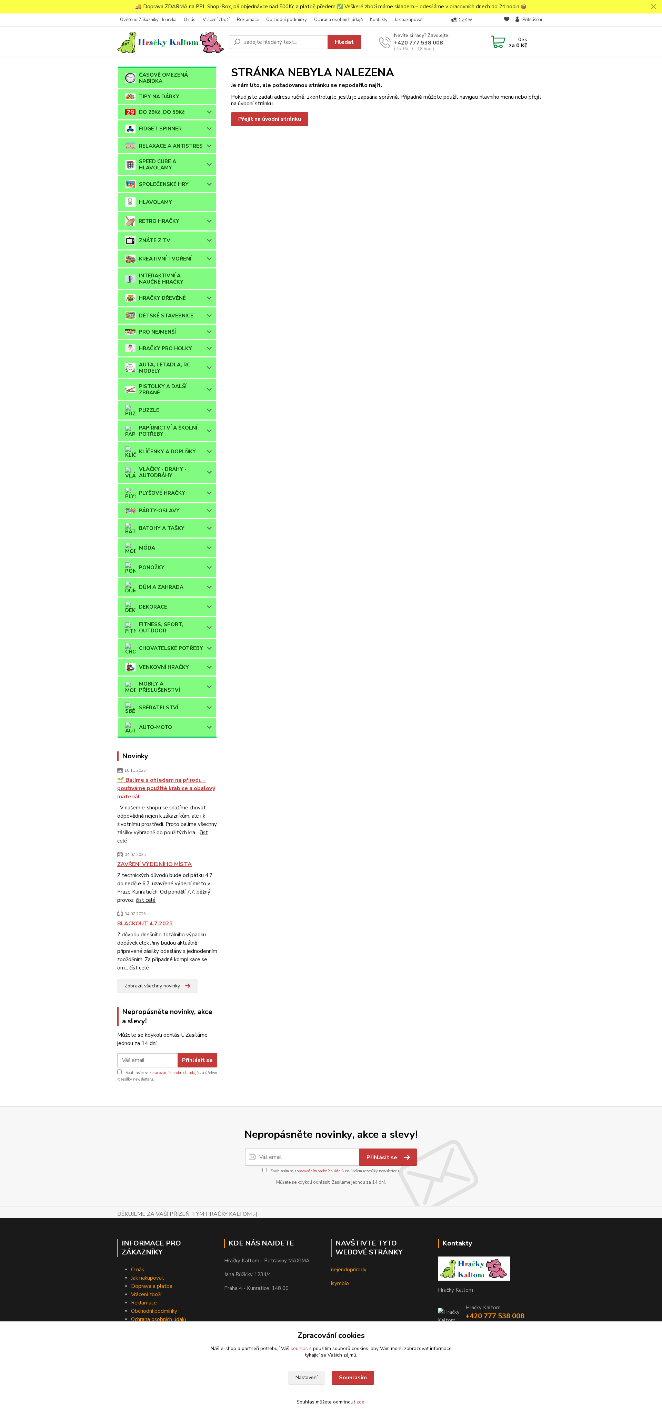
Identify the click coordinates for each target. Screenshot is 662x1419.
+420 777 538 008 (418, 43)
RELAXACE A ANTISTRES (171, 145)
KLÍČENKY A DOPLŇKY (167, 451)
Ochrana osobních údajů (338, 20)
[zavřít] (653, 7)
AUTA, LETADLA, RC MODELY (164, 367)
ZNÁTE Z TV (154, 240)
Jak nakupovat (409, 20)
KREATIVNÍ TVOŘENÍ (165, 258)
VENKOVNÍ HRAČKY (164, 667)
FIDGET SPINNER (160, 128)
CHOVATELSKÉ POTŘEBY (171, 648)
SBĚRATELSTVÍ (158, 707)
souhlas (299, 1348)
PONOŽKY (151, 567)
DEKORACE (153, 606)
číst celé (146, 900)
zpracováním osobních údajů (174, 1072)
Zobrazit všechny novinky (152, 986)
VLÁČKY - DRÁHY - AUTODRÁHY (163, 472)
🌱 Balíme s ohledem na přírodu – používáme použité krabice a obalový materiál (166, 788)
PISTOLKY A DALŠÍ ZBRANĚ (163, 389)
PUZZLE (149, 410)
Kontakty (379, 20)
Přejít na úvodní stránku (269, 119)
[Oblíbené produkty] (506, 20)
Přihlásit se (197, 1060)
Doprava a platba (151, 1286)
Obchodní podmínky (286, 20)
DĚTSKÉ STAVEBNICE (166, 315)
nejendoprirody (349, 1269)
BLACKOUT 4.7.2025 (145, 923)
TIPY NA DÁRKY (159, 96)
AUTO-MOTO (155, 727)
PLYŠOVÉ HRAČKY (162, 493)
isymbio (340, 1283)
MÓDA (147, 547)
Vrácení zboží (216, 20)
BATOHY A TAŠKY (161, 528)
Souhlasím (353, 1377)
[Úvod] (170, 42)
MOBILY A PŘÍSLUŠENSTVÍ (159, 686)
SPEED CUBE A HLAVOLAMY (157, 164)
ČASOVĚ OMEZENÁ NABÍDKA (163, 78)
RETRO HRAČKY (159, 221)
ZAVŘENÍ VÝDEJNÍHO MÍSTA (154, 864)
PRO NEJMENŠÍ (157, 331)
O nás (189, 20)
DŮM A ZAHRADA (161, 587)
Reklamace (248, 20)
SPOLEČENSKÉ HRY (164, 184)
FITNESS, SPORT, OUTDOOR (161, 627)
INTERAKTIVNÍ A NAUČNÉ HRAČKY (161, 278)
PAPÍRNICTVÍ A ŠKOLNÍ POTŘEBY (168, 430)
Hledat (344, 42)
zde (360, 1402)
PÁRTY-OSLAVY (159, 510)
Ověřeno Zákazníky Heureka (148, 20)
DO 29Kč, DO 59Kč (161, 112)
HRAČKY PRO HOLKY (165, 348)
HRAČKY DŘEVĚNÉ (162, 298)
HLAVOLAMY (155, 202)
